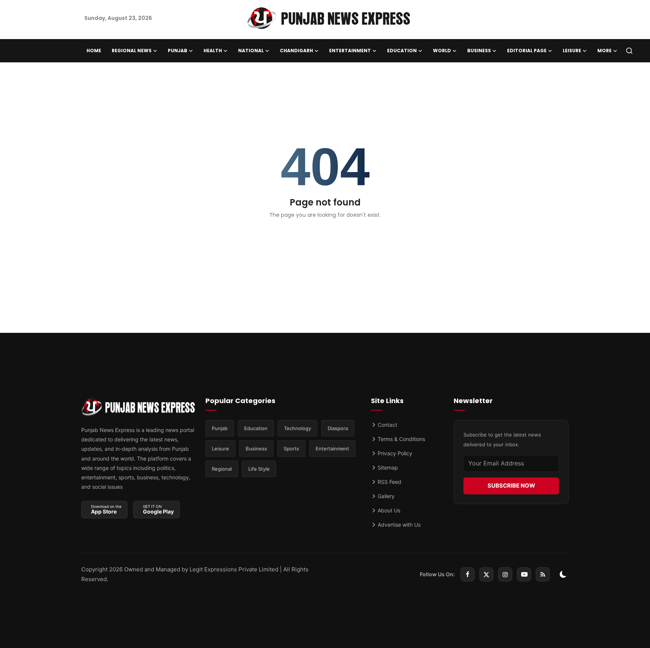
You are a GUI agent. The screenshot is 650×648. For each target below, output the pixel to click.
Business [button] (479, 50)
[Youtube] (524, 574)
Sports (291, 449)
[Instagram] (505, 574)
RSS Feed (388, 482)
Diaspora (338, 428)
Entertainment (332, 449)
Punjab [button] (177, 50)
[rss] (543, 574)
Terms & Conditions (400, 439)
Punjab (220, 428)
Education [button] (402, 50)
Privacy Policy (394, 453)
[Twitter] (486, 574)
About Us (388, 510)
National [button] (251, 50)
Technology (297, 428)
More (604, 50)
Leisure (220, 449)
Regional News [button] (132, 50)
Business (256, 449)
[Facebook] (467, 574)
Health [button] (213, 50)
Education (255, 428)
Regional (222, 469)
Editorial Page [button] (527, 50)
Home (94, 50)
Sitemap (387, 467)
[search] (629, 50)
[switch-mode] (563, 574)
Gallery (385, 496)
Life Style (259, 469)
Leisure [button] (572, 50)
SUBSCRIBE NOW (511, 485)
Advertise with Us (398, 524)
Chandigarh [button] (296, 50)
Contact (386, 424)
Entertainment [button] (350, 50)
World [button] (442, 50)
